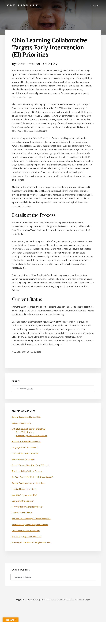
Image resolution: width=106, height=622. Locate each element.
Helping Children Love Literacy (24, 489)
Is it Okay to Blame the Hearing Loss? (27, 507)
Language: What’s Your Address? (25, 447)
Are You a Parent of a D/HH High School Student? (32, 477)
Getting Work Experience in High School (28, 483)
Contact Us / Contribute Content (69, 600)
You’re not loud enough (21, 423)
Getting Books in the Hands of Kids (26, 417)
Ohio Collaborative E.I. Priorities (25, 453)
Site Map (36, 600)
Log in (87, 600)
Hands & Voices (48, 600)
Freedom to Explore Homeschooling (26, 442)
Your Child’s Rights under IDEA (24, 495)
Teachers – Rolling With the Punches (27, 471)
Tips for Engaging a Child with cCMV (26, 537)
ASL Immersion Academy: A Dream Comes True (31, 519)
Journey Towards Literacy (22, 513)
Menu (96, 6)
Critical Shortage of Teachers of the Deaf (28, 429)
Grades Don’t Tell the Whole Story (26, 531)
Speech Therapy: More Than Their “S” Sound (30, 465)
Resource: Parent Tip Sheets (23, 459)
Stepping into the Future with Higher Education (31, 542)
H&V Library (23, 5)
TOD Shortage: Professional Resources (31, 436)
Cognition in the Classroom (23, 501)
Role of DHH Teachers (25, 432)
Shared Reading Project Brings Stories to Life (30, 525)
